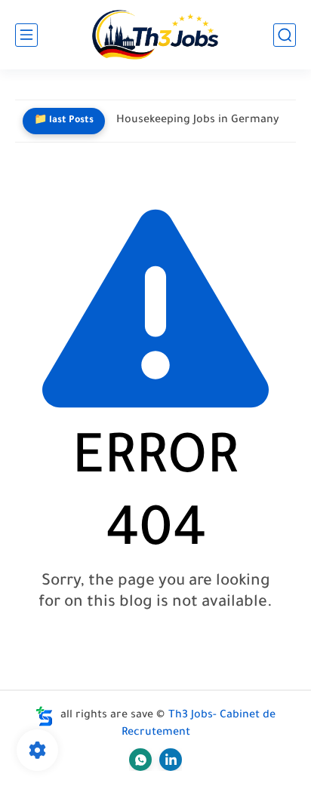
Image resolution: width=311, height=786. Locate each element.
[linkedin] (170, 759)
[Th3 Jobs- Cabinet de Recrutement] (155, 35)
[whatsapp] (140, 759)
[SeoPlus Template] (44, 716)
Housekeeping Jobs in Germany (197, 121)
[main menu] (26, 35)
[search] (284, 35)
